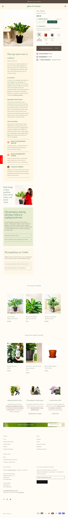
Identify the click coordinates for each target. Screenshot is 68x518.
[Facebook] (3, 499)
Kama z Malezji (11, 316)
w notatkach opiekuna (17, 95)
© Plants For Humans (7, 513)
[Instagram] (7, 499)
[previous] (37, 43)
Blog (4, 457)
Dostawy (39, 439)
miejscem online (12, 470)
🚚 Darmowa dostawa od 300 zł (34, 1)
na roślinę (45, 56)
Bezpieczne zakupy (41, 444)
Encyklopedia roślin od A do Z (10, 459)
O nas (4, 439)
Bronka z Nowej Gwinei (31, 316)
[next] (60, 43)
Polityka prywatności (41, 449)
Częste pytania (6, 444)
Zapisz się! (42, 481)
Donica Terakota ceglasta (50, 366)
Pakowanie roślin (32, 413)
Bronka (15, 137)
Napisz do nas (55, 413)
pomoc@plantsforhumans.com (10, 490)
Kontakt (5, 446)
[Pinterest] (10, 499)
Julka (12, 82)
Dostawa (40, 413)
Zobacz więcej (55, 424)
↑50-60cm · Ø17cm (41, 22)
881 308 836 (21, 492)
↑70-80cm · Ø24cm (52, 22)
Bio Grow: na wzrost (11, 366)
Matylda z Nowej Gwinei (50, 316)
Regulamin (39, 446)
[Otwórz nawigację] (3, 6)
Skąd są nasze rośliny (8, 441)
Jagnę (8, 135)
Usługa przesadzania (8, 449)
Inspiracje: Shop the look (9, 462)
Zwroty (38, 441)
